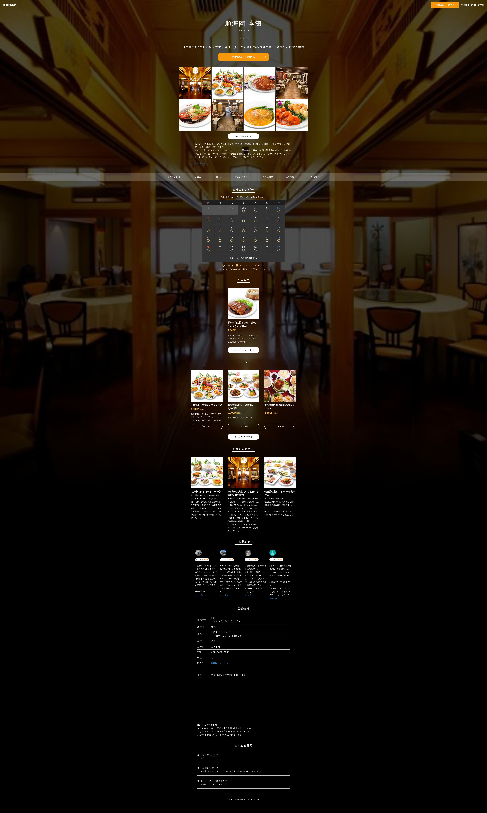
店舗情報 (290, 177)
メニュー (199, 177)
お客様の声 (268, 177)
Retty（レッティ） (221, 663)
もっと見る (199, 164)
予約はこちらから (219, 784)
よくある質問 (313, 177)
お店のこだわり (242, 177)
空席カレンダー (174, 177)
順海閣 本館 (9, 5)
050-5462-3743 (474, 5)
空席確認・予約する (445, 5)
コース (219, 177)
